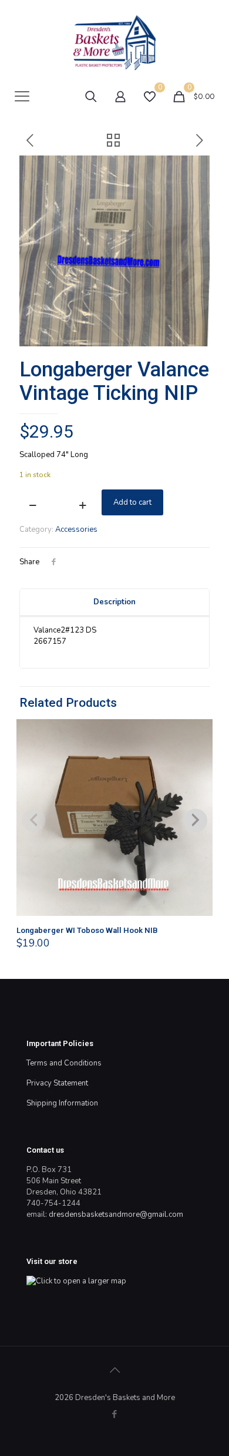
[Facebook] (115, 1414)
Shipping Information (62, 1103)
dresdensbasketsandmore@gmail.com (116, 1214)
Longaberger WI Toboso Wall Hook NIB (87, 930)
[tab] (114, 602)
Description (114, 602)
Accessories (76, 529)
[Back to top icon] (114, 1370)
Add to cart (132, 502)
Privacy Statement (57, 1083)
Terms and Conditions (64, 1063)
